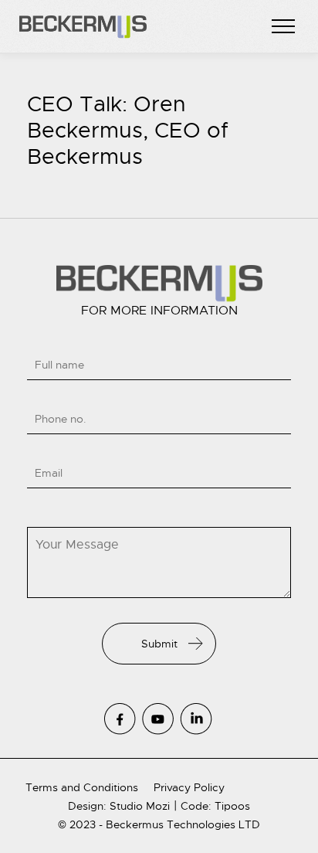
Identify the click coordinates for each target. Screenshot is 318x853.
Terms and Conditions (81, 787)
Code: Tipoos (215, 806)
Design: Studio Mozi (119, 806)
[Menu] (283, 27)
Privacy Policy (189, 787)
